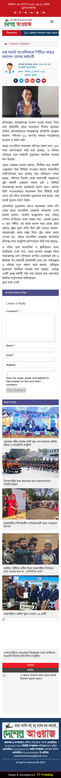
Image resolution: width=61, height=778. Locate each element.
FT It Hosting (45, 774)
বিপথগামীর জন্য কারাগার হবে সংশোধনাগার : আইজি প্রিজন (28, 482)
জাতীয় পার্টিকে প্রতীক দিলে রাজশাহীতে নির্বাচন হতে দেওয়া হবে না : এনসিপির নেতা (29, 570)
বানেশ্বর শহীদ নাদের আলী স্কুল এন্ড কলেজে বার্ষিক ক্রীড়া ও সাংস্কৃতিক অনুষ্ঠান (30, 443)
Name (10, 345)
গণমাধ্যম (14, 43)
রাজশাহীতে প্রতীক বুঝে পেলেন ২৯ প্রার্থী (25, 614)
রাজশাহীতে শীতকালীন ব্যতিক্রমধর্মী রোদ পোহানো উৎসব (30, 525)
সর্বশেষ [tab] (30, 665)
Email (10, 355)
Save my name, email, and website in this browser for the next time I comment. (27, 381)
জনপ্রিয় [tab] (30, 670)
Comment (12, 311)
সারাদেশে (24, 43)
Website (10, 364)
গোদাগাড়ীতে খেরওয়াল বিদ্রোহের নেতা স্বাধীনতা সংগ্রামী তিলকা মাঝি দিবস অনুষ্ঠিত (29, 654)
